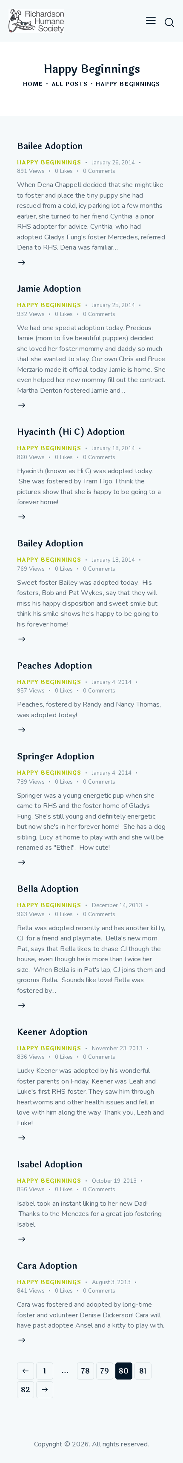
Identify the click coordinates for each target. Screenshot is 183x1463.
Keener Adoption (52, 1032)
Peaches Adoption (54, 666)
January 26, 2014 (113, 163)
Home (33, 84)
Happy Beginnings (49, 162)
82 (27, 1390)
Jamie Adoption (49, 289)
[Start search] (169, 22)
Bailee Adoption (50, 146)
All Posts (69, 84)
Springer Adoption (55, 756)
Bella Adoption (48, 889)
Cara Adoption (47, 1266)
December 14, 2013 (117, 905)
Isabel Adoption (50, 1164)
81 (145, 1371)
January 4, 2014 (112, 682)
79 (106, 1371)
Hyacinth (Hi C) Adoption (71, 432)
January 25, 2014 (113, 305)
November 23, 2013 (117, 1048)
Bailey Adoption (50, 543)
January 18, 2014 (113, 448)
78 (87, 1371)
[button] (151, 21)
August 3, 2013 (111, 1282)
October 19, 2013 (114, 1181)
